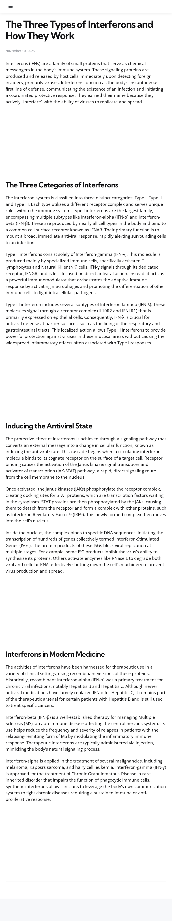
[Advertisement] (86, 141)
